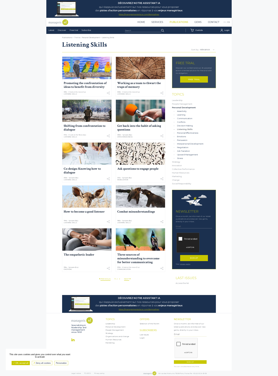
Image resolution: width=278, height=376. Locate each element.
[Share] (108, 93)
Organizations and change (117, 336)
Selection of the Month (149, 324)
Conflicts (181, 122)
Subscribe (86, 30)
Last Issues (144, 335)
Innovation (177, 165)
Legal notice (76, 373)
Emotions (68, 269)
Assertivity (181, 111)
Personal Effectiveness (187, 133)
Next (126, 279)
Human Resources (180, 173)
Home (141, 22)
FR (225, 22)
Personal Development (91, 38)
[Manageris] (58, 22)
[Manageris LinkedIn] (73, 339)
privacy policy (185, 264)
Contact (214, 22)
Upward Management (187, 154)
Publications (179, 22)
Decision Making (185, 125)
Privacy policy (99, 373)
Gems (198, 22)
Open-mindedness (124, 137)
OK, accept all (21, 363)
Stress (180, 158)
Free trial (74, 30)
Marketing (177, 176)
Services (157, 22)
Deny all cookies (43, 363)
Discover (62, 30)
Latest (51, 30)
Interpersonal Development (190, 144)
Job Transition (183, 151)
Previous (105, 279)
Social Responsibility (181, 183)
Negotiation (182, 147)
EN (228, 22)
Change (176, 180)
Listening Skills (108, 38)
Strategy (176, 162)
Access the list (182, 283)
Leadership (177, 100)
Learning (181, 115)
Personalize (61, 363)
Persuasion (182, 140)
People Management (182, 104)
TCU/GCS (87, 373)
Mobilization (122, 180)
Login (142, 338)
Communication (124, 269)
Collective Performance (183, 169)
